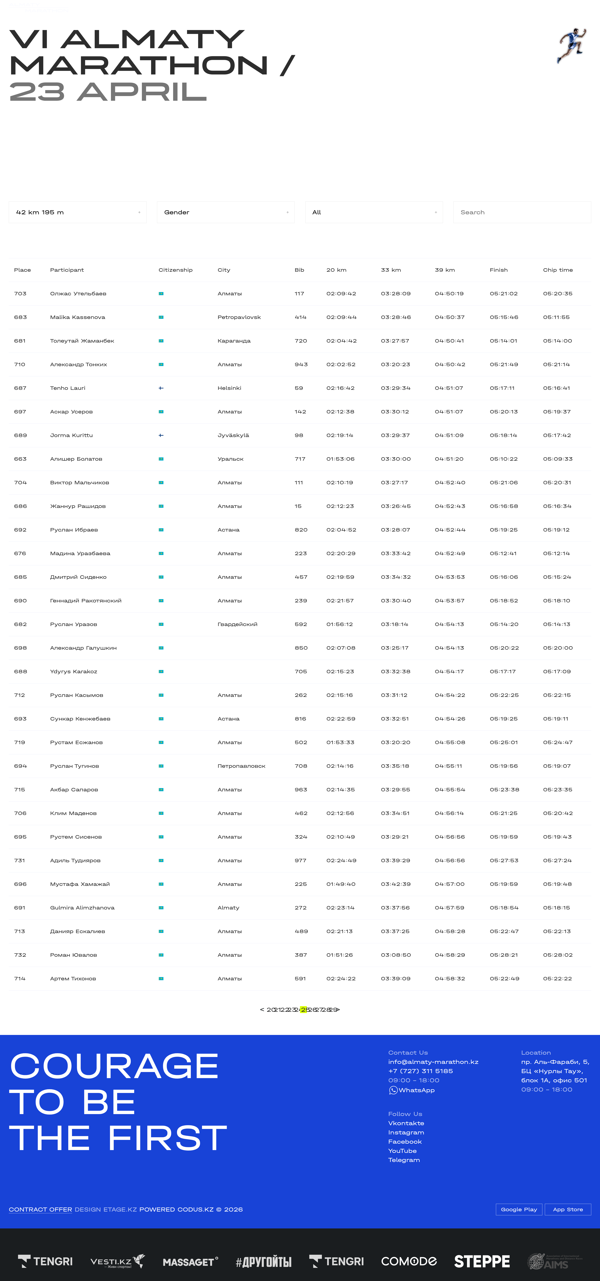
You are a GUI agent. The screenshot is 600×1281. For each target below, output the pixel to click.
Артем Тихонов (73, 979)
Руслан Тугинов (74, 766)
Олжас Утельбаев (78, 294)
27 (318, 1009)
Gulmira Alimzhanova (82, 908)
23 (290, 1009)
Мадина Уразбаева (80, 553)
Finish (499, 270)
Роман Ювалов (73, 955)
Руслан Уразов (73, 624)
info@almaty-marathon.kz (433, 1061)
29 (331, 1009)
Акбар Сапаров (74, 790)
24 (297, 1009)
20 (269, 1009)
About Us (286, 7)
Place (22, 270)
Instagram (406, 1132)
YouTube (402, 1150)
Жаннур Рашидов (78, 506)
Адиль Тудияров (75, 860)
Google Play (519, 1209)
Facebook (405, 1141)
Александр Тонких (78, 364)
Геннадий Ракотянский (86, 601)
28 (325, 1009)
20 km (336, 270)
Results (141, 7)
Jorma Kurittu (71, 435)
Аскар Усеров (71, 412)
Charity (174, 7)
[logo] (38, 7)
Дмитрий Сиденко (78, 577)
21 (276, 1009)
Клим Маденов (73, 813)
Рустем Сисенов (76, 837)
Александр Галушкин (83, 648)
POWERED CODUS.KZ (176, 1209)
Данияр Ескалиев (77, 931)
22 (283, 1009)
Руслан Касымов (76, 695)
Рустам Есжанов (76, 742)
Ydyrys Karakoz (73, 672)
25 (304, 1009)
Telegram (404, 1160)
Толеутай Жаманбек (82, 341)
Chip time (558, 270)
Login (582, 7)
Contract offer (40, 1209)
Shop (514, 7)
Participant (67, 270)
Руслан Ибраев (74, 530)
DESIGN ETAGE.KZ (106, 1209)
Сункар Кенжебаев (80, 719)
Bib (299, 270)
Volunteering (242, 7)
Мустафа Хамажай (80, 884)
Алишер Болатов (76, 459)
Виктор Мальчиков (79, 483)
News (204, 7)
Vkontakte (406, 1123)
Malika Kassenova (77, 317)
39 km (445, 270)
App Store (568, 1209)
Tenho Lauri (67, 388)
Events (109, 7)
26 (311, 1009)
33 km (391, 270)
